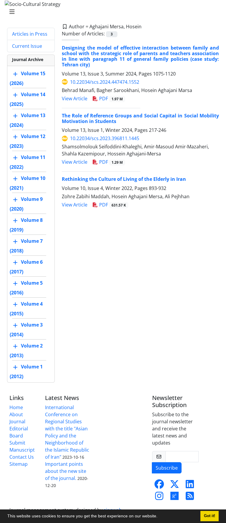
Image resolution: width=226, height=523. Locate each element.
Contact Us (21, 457)
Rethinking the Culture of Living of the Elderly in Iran (124, 179)
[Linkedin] (190, 486)
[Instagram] (159, 497)
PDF (110, 98)
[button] (159, 517)
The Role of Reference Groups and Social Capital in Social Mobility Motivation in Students (140, 118)
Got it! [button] (209, 516)
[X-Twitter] (174, 486)
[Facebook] (159, 486)
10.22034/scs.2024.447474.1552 (104, 82)
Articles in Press (29, 34)
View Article (74, 98)
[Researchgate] (174, 497)
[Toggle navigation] (111, 12)
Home (16, 407)
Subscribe (167, 468)
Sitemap (18, 464)
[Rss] (190, 497)
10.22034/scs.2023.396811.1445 (104, 138)
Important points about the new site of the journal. (65, 471)
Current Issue (27, 46)
